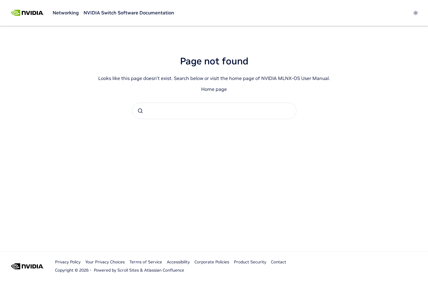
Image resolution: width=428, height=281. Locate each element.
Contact (278, 262)
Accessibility (178, 262)
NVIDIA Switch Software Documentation (129, 13)
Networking (66, 13)
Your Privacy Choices (105, 262)
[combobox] (214, 111)
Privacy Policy (68, 262)
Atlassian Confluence (164, 270)
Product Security (250, 262)
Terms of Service (145, 262)
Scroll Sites (128, 270)
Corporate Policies (211, 262)
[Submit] (140, 111)
